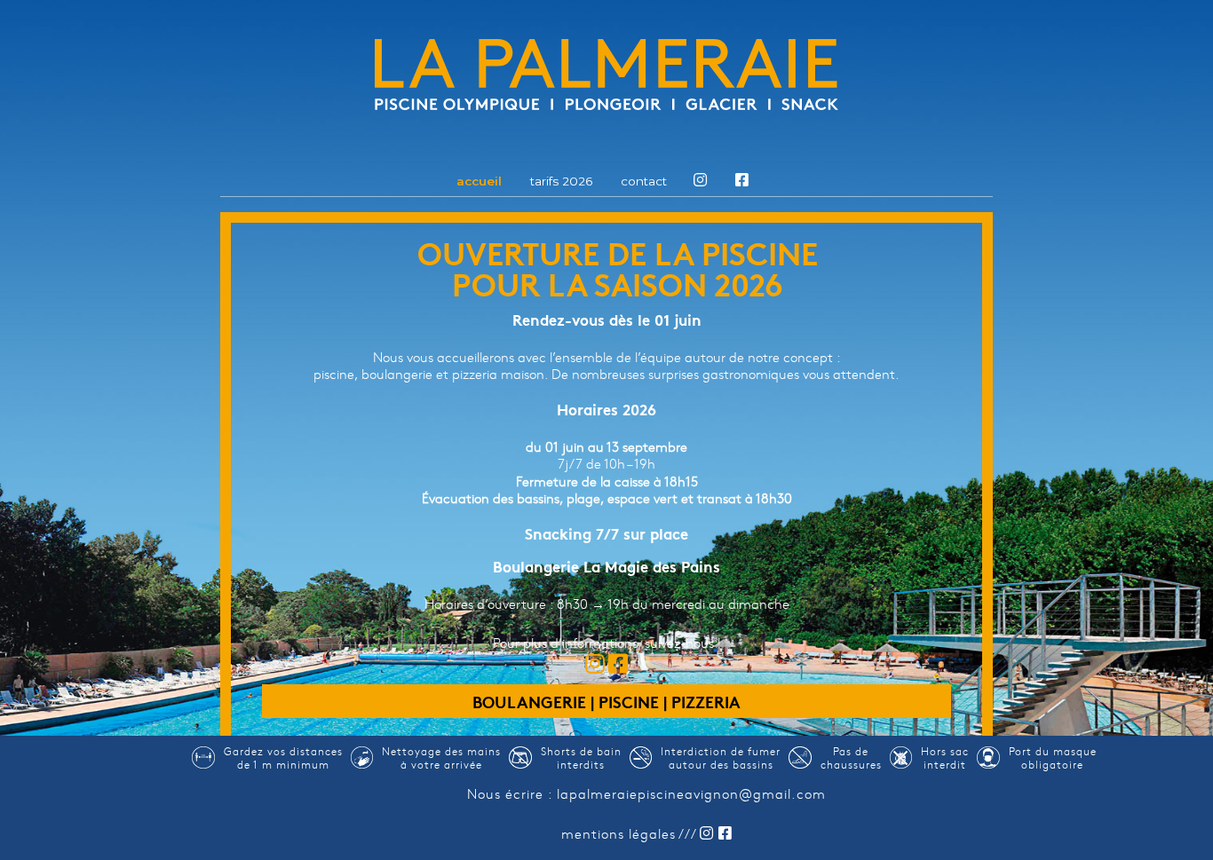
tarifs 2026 (561, 182)
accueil (479, 182)
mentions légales (618, 833)
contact (644, 182)
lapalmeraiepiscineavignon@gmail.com (691, 793)
